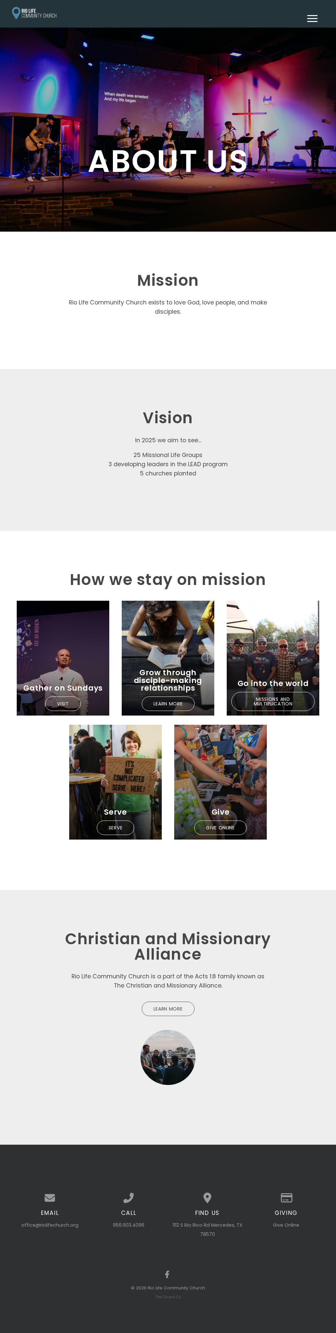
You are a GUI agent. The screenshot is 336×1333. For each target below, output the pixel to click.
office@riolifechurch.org (49, 1225)
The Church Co (168, 1297)
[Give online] (286, 1198)
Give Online (286, 1225)
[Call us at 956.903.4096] (129, 1198)
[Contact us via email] (50, 1198)
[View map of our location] (207, 1198)
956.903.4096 (128, 1225)
